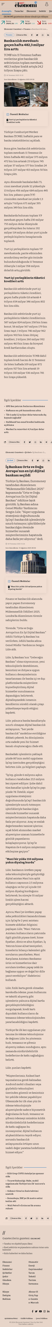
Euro (44, 21)
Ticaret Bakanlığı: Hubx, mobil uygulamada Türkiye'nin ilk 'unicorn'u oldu (25, 1184)
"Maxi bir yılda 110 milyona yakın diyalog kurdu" (25, 588)
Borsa (8, 21)
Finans (26, 29)
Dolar (27, 21)
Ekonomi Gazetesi (13, 29)
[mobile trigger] (4, 4)
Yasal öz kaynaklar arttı (23, 1315)
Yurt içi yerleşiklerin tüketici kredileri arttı (22, 121)
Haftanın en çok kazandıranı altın (23, 410)
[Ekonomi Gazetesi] (26, 4)
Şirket (28, 452)
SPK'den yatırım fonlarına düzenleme (25, 406)
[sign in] (47, 4)
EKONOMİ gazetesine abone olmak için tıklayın (26, 17)
